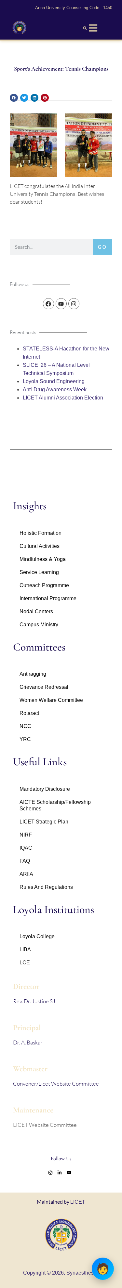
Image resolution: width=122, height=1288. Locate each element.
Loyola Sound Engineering (54, 381)
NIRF (26, 835)
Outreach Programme (44, 585)
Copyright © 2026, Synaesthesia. (61, 1273)
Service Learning (39, 572)
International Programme (48, 598)
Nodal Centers (36, 611)
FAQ (25, 861)
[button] (85, 28)
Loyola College (37, 936)
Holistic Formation (40, 533)
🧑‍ (102, 1269)
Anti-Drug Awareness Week (55, 389)
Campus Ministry (39, 624)
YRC (25, 739)
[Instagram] (73, 303)
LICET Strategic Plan (44, 821)
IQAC (26, 848)
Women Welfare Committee (51, 700)
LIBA (25, 949)
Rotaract (29, 713)
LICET (77, 1202)
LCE (25, 962)
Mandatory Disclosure (45, 789)
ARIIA (26, 874)
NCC (25, 726)
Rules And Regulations (46, 887)
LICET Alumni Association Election (63, 397)
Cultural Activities (40, 546)
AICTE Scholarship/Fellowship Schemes (55, 805)
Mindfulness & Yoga (43, 559)
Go (102, 246)
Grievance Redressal (44, 687)
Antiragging (33, 674)
